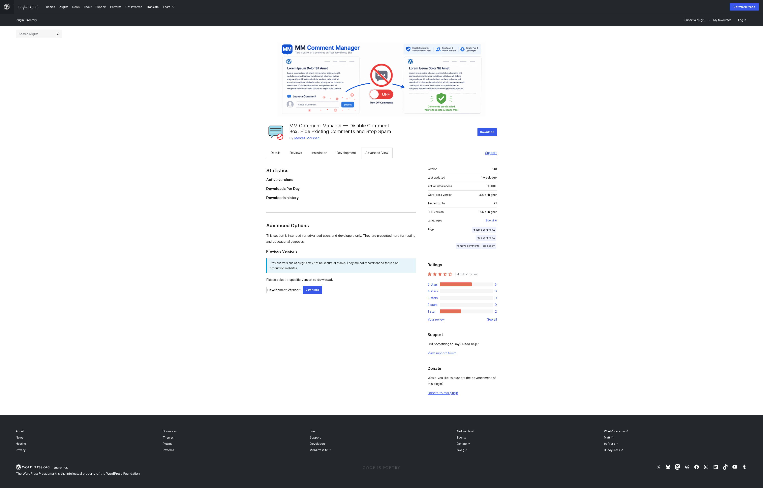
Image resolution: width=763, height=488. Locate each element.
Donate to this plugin (443, 393)
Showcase (170, 431)
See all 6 (491, 220)
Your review (436, 319)
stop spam (489, 245)
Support (491, 153)
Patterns (168, 450)
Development (346, 153)
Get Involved (465, 431)
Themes (168, 437)
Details (275, 153)
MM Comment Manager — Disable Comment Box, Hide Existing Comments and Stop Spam (340, 128)
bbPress (611, 443)
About (20, 431)
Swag (462, 450)
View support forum (442, 353)
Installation (319, 153)
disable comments (484, 229)
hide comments (486, 237)
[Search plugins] (58, 34)
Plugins (167, 443)
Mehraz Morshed (307, 138)
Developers (317, 443)
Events (461, 437)
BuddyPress (613, 450)
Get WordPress (744, 7)
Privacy (21, 450)
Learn (313, 431)
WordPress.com (616, 431)
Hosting (21, 443)
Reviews (296, 153)
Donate (463, 443)
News (19, 437)
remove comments (468, 245)
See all (492, 319)
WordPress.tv (320, 450)
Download (487, 132)
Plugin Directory (26, 20)
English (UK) (61, 467)
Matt (608, 437)
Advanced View (376, 153)
